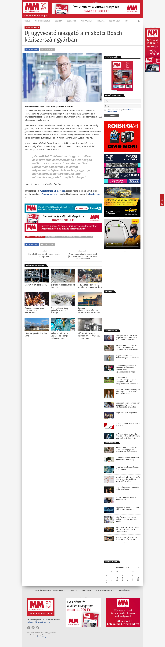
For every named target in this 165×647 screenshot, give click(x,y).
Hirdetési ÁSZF (124, 590)
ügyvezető (79, 237)
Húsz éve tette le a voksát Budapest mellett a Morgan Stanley (126, 519)
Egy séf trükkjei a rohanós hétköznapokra (126, 499)
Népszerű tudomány (58, 237)
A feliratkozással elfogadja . (120, 110)
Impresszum (86, 590)
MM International (42, 21)
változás (88, 237)
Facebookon (94, 194)
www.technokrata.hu (33, 637)
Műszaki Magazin (49, 194)
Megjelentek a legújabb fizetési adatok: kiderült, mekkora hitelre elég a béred (128, 479)
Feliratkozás (111, 116)
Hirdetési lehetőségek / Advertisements (50, 590)
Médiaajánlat (86, 21)
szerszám (70, 237)
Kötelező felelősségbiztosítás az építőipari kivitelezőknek (89, 310)
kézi (47, 237)
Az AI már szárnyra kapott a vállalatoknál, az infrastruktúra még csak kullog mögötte (128, 436)
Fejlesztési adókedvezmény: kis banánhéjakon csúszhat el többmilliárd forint (128, 392)
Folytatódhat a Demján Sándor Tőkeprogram (127, 468)
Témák (27, 21)
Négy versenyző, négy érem (126, 413)
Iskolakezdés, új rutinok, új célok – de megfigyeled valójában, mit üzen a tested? (127, 348)
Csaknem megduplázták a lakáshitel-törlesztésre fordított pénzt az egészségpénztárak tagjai (126, 369)
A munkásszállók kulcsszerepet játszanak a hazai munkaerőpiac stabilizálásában (82, 256)
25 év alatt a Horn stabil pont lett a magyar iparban (90, 286)
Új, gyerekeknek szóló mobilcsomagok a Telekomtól (127, 357)
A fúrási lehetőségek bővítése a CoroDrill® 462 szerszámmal (89, 335)
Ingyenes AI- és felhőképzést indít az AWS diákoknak (127, 509)
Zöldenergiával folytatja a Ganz (36, 334)
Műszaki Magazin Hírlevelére (52, 191)
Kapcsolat (73, 590)
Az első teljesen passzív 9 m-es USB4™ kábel (128, 425)
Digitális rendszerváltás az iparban (63, 286)
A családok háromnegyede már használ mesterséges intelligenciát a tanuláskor (128, 405)
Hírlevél (100, 21)
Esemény (58, 21)
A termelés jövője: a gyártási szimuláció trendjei (59, 310)
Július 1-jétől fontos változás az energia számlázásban (59, 335)
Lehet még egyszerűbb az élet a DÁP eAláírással (128, 488)
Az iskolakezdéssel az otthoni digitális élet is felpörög (127, 459)
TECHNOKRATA (114, 21)
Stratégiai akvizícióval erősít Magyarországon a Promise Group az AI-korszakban (126, 338)
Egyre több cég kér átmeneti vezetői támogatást (44, 255)
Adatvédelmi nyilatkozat (105, 590)
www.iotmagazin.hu (44, 637)
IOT (126, 21)
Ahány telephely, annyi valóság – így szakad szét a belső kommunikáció (128, 530)
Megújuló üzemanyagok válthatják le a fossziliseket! (35, 310)
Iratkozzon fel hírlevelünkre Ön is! (38, 622)
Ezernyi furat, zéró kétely (36, 285)
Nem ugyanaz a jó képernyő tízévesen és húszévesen (126, 538)
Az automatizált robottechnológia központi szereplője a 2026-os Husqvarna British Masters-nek (128, 381)
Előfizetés (71, 21)
